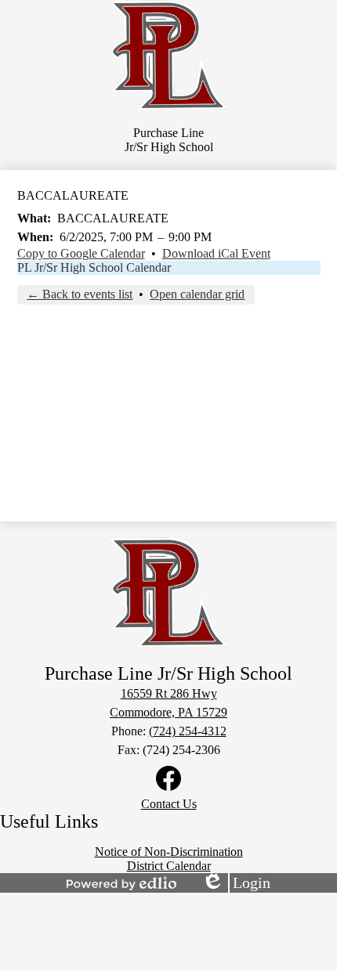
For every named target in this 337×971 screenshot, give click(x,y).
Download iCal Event (216, 253)
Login (235, 883)
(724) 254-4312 (187, 731)
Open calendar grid (197, 294)
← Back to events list (79, 294)
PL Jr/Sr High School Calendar (94, 267)
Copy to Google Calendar (81, 253)
